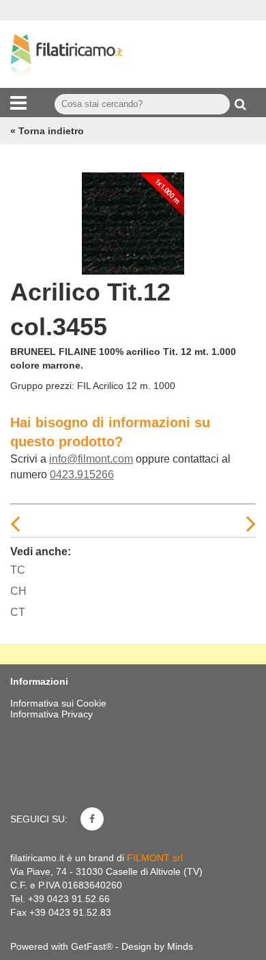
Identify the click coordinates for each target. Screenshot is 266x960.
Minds (180, 946)
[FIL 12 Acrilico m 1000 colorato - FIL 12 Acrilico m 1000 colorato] (133, 220)
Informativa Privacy (51, 714)
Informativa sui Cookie (58, 703)
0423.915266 (82, 474)
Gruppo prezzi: (42, 385)
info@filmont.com (91, 459)
